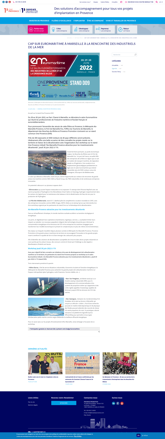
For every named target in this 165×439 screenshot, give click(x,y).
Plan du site (31, 402)
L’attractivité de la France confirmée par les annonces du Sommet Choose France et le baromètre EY (79, 379)
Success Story (116, 72)
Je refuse (145, 435)
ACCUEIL (69, 38)
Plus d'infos (77, 436)
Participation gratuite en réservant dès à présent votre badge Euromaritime (55, 329)
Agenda (114, 68)
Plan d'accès (87, 415)
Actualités (115, 65)
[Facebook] (118, 403)
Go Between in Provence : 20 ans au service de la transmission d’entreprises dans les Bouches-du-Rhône (118, 379)
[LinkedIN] (114, 403)
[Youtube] (122, 403)
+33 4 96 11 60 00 (90, 410)
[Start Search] (135, 54)
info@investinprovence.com (96, 413)
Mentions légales (33, 405)
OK (138, 435)
